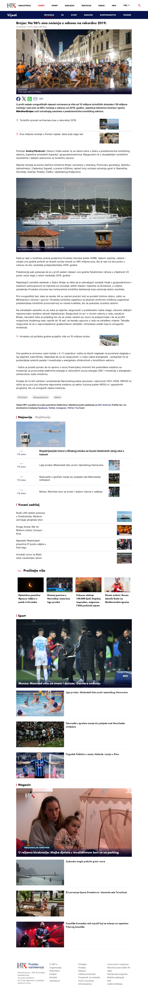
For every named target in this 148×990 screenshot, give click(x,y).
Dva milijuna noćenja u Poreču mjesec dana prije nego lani (51, 134)
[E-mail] (35, 99)
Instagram (61, 408)
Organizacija (55, 967)
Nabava (82, 970)
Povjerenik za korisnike (89, 977)
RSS (109, 980)
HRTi (114, 5)
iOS (100, 405)
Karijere (53, 974)
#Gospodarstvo (40, 397)
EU (62, 15)
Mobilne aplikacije (115, 977)
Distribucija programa (117, 974)
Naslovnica (24, 5)
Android (107, 405)
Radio (101, 5)
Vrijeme (127, 15)
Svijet (74, 15)
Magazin (69, 5)
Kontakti (53, 977)
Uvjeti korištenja (114, 984)
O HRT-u (53, 964)
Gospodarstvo (108, 15)
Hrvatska (49, 15)
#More (57, 397)
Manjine (88, 15)
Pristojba (82, 964)
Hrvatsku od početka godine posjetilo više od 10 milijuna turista (55, 336)
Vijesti (41, 5)
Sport (55, 5)
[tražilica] (139, 5)
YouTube (79, 408)
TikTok (70, 408)
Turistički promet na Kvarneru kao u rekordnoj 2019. (48, 120)
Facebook (42, 408)
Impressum (54, 980)
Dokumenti (54, 970)
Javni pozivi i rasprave (117, 964)
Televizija (86, 5)
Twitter (51, 408)
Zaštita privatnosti (86, 974)
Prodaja (82, 967)
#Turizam (22, 397)
